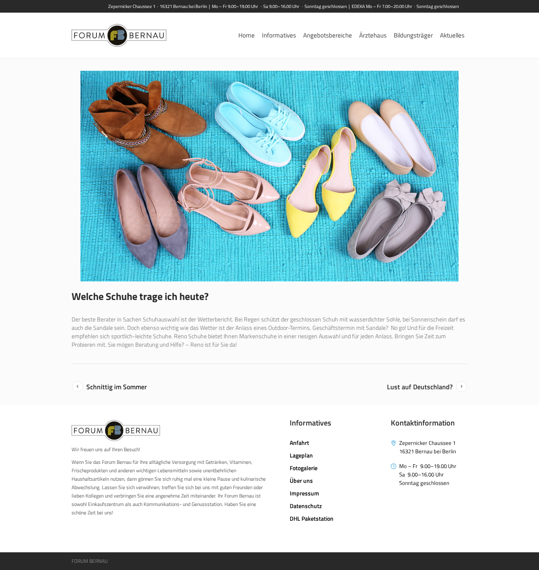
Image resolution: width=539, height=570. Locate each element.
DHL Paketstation (312, 518)
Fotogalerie (304, 467)
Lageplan (301, 455)
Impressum (304, 493)
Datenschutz (306, 505)
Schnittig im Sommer (116, 387)
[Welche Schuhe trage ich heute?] (269, 176)
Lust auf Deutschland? (420, 387)
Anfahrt (299, 442)
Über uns (301, 480)
